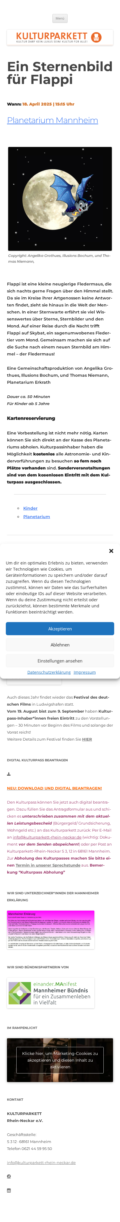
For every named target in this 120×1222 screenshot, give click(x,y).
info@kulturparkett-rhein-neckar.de (47, 837)
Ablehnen (60, 645)
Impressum (85, 672)
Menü (60, 18)
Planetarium (36, 516)
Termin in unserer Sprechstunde (48, 865)
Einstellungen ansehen (60, 661)
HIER (87, 739)
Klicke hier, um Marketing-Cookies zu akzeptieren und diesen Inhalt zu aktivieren (60, 1060)
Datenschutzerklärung (49, 672)
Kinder (30, 508)
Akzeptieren (60, 629)
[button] (111, 551)
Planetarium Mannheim (52, 120)
